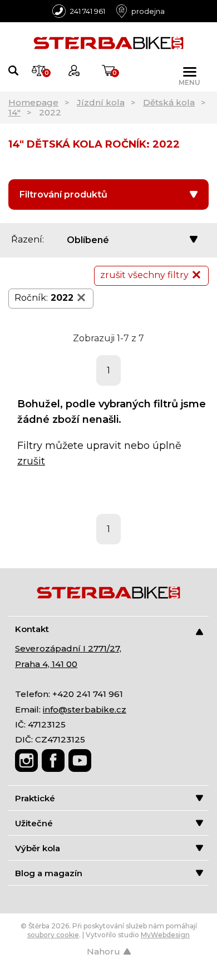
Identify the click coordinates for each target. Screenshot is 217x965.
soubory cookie (53, 935)
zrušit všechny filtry (144, 275)
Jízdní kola (101, 102)
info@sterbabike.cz (84, 709)
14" (14, 112)
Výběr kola (37, 848)
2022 (62, 297)
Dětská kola (169, 102)
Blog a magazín (48, 873)
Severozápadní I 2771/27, (68, 648)
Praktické (35, 798)
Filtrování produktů (63, 194)
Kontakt (32, 629)
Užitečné (34, 823)
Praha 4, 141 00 (46, 664)
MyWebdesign (165, 935)
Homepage (33, 102)
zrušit (31, 461)
